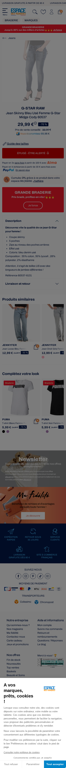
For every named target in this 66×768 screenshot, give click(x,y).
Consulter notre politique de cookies (22, 752)
